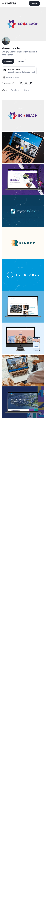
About (27, 90)
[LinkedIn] (31, 83)
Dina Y (17, 77)
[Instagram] (21, 83)
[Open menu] (43, 3)
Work (4, 90)
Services (15, 90)
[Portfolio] (26, 83)
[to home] (9, 3)
